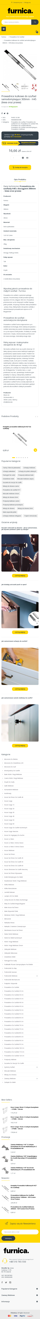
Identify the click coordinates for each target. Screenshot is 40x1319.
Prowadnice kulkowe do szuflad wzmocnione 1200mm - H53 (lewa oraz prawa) (23, 1197)
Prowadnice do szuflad (18, 122)
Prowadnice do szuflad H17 (11, 490)
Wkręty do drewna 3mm (10, 497)
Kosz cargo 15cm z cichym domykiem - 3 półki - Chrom (24, 1128)
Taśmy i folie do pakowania (11, 468)
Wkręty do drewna (8, 508)
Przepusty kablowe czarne (11, 501)
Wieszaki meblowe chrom (11, 493)
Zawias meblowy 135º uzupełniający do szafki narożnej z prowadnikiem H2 (24, 1158)
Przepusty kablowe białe (25, 475)
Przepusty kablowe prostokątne (13, 505)
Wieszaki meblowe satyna (25, 479)
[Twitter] (4, 113)
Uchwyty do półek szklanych (27, 471)
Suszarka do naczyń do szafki (12, 482)
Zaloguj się (27, 2)
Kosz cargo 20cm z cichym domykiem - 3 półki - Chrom (24, 1118)
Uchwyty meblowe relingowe (12, 516)
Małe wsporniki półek (9, 512)
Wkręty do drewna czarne (11, 486)
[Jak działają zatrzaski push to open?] (20, 611)
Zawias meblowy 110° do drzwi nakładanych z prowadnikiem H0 (23, 1169)
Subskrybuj (8, 1238)
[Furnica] (20, 11)
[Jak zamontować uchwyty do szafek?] (20, 667)
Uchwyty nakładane (9, 471)
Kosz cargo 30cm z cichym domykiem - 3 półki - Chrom (24, 1108)
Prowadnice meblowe (18, 129)
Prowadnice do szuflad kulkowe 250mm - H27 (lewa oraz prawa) (22, 1208)
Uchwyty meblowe (29, 468)
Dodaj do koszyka (21, 167)
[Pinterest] (7, 113)
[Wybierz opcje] (35, 450)
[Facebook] (1, 113)
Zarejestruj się (17, 2)
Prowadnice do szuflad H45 (29, 124)
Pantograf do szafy (9, 475)
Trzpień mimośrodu (30, 516)
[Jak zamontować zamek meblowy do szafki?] (20, 724)
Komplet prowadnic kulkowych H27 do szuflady (17, 427)
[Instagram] (10, 1282)
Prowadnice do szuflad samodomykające (24, 127)
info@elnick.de (8, 402)
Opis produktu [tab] (20, 179)
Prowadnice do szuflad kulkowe (21, 125)
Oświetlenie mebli (8, 479)
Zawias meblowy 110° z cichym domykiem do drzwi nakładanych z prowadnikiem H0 (24, 1146)
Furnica (3, 37)
